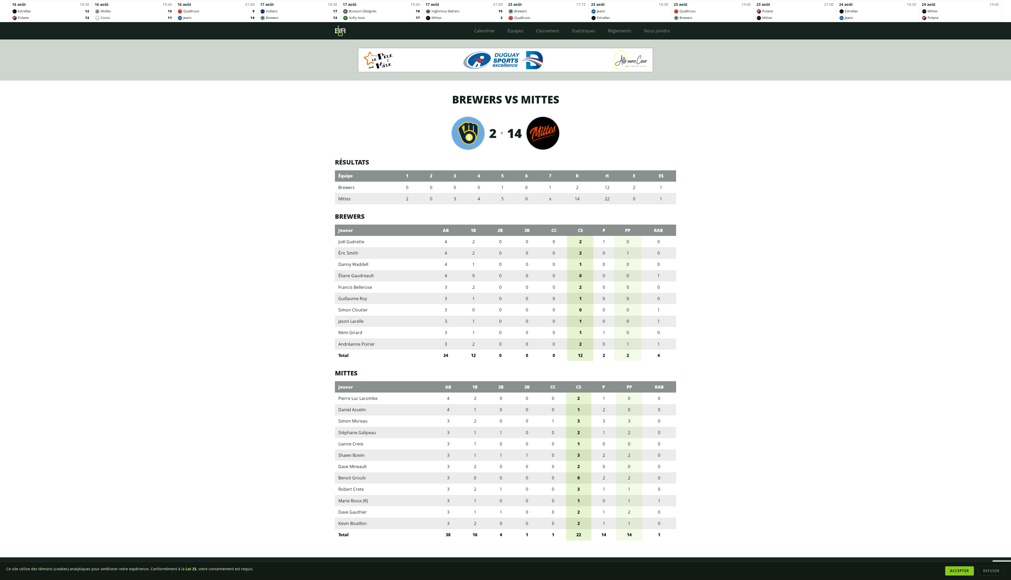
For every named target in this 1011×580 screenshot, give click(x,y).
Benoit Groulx (352, 478)
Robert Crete (351, 489)
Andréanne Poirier (356, 344)
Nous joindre (657, 31)
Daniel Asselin (352, 410)
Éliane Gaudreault (356, 276)
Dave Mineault (352, 466)
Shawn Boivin (351, 455)
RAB (658, 230)
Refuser (991, 570)
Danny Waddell (353, 264)
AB (446, 230)
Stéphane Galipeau (357, 432)
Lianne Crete (350, 444)
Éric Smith (348, 253)
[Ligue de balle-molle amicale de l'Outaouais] (340, 30)
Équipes (515, 31)
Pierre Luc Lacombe (358, 398)
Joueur (345, 230)
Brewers (346, 187)
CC (554, 230)
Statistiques (583, 31)
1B (473, 230)
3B (527, 230)
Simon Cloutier (353, 310)
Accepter (959, 570)
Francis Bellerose (355, 287)
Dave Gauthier (352, 512)
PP (627, 230)
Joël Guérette (351, 242)
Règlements (619, 31)
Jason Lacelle (351, 321)
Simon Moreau (353, 421)
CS (580, 230)
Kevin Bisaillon (352, 523)
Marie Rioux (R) (353, 501)
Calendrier (484, 31)
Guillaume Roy (352, 298)
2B (500, 230)
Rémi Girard (350, 332)
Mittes (344, 199)
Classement (547, 31)
